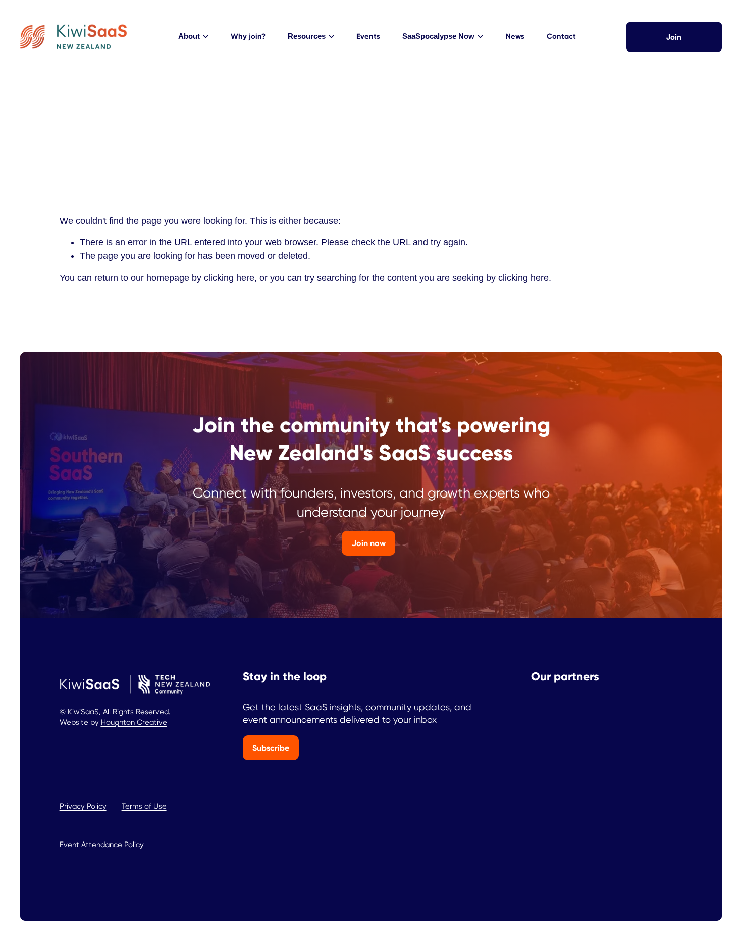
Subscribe (270, 748)
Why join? (248, 36)
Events (368, 36)
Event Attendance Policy (102, 844)
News (515, 36)
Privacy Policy (83, 806)
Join (673, 36)
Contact (561, 36)
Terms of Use (144, 806)
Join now (369, 543)
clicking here (229, 278)
